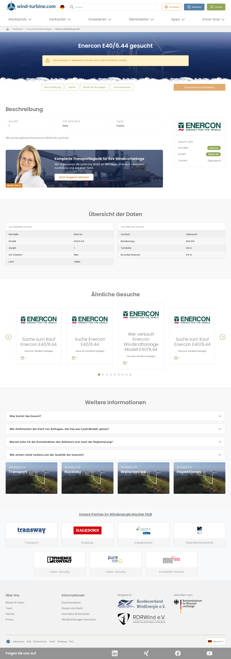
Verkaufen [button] (57, 19)
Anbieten (196, 6)
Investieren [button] (97, 19)
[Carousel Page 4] (111, 374)
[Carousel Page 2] (103, 374)
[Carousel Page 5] (115, 374)
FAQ (71, 641)
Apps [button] (175, 19)
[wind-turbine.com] (7, 29)
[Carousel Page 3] (107, 374)
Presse (10, 619)
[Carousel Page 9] (130, 374)
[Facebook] (178, 653)
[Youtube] (209, 653)
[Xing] (146, 653)
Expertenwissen (71, 602)
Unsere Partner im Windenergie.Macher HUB (115, 514)
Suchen (218, 6)
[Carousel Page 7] (122, 374)
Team (9, 608)
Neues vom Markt (72, 608)
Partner (10, 614)
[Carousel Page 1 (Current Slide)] (99, 374)
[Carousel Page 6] (119, 374)
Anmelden (174, 6)
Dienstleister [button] (139, 19)
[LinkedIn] (115, 653)
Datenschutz (40, 641)
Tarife (52, 641)
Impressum (18, 641)
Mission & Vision (15, 602)
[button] (62, 7)
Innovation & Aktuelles (75, 614)
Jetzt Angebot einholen (74, 177)
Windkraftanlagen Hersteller (79, 619)
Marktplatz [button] (17, 19)
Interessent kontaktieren (199, 87)
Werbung (62, 641)
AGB (28, 641)
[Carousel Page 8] (126, 374)
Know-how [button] (211, 19)
